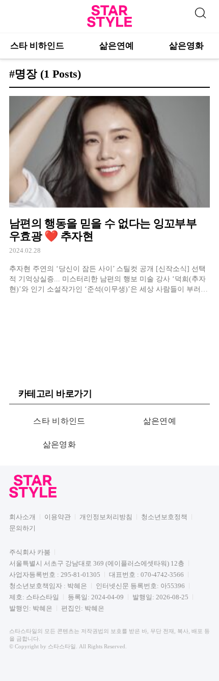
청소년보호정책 (164, 517)
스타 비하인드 (37, 46)
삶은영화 (186, 46)
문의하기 (22, 528)
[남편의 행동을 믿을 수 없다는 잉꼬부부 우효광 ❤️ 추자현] (109, 195)
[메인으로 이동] (109, 25)
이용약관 (57, 517)
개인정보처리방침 (105, 517)
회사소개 (22, 517)
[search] (200, 11)
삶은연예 (116, 46)
